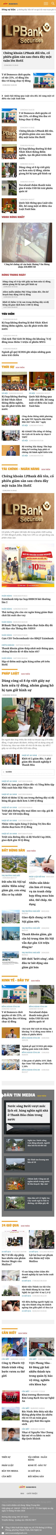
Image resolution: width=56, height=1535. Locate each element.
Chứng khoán (8, 645)
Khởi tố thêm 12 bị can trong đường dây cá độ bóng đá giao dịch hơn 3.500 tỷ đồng (26, 304)
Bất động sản (13, 850)
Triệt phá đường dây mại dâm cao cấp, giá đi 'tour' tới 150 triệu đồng (27, 812)
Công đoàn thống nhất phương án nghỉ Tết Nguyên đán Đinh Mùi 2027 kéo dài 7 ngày (37, 419)
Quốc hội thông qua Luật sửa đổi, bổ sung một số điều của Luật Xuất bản (36, 206)
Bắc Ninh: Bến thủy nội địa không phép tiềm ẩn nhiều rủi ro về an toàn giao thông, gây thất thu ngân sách (37, 1418)
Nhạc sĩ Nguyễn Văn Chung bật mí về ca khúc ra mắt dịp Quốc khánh (37, 1435)
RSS (22, 1493)
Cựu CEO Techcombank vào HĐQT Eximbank (28, 638)
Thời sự (8, 367)
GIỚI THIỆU (32, 1493)
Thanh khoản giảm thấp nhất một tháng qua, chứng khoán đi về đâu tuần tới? (28, 650)
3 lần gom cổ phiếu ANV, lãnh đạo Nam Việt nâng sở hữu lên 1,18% (37, 1063)
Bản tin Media (19, 1095)
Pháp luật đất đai (37, 877)
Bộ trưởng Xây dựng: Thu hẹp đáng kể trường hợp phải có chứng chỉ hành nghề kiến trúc (37, 449)
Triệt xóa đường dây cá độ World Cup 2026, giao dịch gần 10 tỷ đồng (26, 838)
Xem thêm (20, 367)
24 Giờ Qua (10, 1225)
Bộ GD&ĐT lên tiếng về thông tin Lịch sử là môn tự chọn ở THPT (36, 434)
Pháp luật (10, 673)
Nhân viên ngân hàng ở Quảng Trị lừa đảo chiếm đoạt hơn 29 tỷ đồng (26, 825)
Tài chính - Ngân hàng (20, 469)
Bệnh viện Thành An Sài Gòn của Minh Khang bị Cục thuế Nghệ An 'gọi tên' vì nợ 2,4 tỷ (36, 1289)
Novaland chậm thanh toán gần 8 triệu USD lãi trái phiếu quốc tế (36, 188)
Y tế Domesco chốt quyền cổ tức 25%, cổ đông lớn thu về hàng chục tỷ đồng (35, 116)
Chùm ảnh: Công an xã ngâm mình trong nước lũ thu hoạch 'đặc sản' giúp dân (39, 1181)
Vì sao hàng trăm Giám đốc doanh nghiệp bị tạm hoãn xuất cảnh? (38, 1274)
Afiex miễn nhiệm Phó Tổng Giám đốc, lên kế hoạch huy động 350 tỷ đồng (26, 294)
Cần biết (9, 1332)
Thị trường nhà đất (11, 875)
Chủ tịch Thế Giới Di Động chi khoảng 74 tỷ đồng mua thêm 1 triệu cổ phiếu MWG (26, 340)
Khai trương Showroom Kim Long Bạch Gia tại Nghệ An (38, 1398)
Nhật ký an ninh (29, 755)
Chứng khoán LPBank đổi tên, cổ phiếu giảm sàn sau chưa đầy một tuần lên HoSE (27, 57)
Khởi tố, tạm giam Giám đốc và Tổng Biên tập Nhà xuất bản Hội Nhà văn (28, 786)
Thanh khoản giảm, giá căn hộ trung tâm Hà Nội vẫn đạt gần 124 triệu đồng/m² (38, 941)
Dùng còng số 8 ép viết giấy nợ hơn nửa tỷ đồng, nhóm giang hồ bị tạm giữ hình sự (35, 170)
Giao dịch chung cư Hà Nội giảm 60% (36, 919)
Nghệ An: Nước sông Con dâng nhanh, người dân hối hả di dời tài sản (39, 1143)
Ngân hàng (7, 596)
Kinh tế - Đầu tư (15, 980)
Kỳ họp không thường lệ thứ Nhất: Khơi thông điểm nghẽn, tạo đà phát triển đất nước (35, 153)
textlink (9, 772)
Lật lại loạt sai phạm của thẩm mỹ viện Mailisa (41, 1258)
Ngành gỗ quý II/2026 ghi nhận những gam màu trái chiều (37, 1047)
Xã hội (5, 393)
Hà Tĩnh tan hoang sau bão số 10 (38, 1160)
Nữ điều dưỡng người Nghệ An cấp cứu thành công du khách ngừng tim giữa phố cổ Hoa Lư (37, 1304)
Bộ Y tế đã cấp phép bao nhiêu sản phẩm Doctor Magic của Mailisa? (14, 1259)
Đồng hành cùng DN (11, 1006)
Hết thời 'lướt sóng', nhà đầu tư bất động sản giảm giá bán (38, 963)
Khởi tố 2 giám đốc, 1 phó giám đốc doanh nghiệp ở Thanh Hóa (36, 761)
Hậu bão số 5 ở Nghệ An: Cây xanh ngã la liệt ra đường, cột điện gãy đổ (39, 1200)
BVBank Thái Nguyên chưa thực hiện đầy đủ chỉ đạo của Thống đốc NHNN (27, 627)
